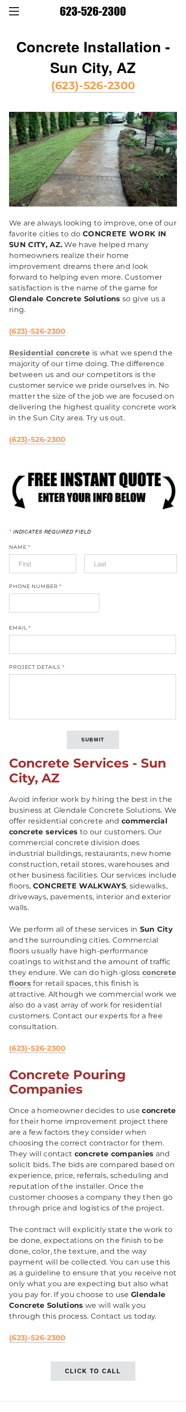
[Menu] (16, 11)
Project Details (37, 667)
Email (20, 628)
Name (19, 547)
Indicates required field (50, 531)
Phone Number (35, 586)
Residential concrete (49, 353)
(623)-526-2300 (93, 85)
